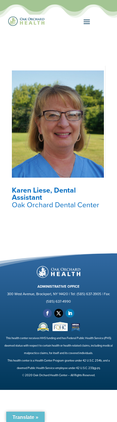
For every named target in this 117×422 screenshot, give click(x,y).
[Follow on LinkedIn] (70, 313)
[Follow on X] (58, 313)
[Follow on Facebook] (47, 313)
